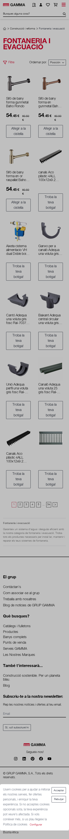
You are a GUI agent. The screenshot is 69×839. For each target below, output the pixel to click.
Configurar (36, 824)
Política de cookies (15, 824)
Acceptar (59, 790)
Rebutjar (59, 799)
